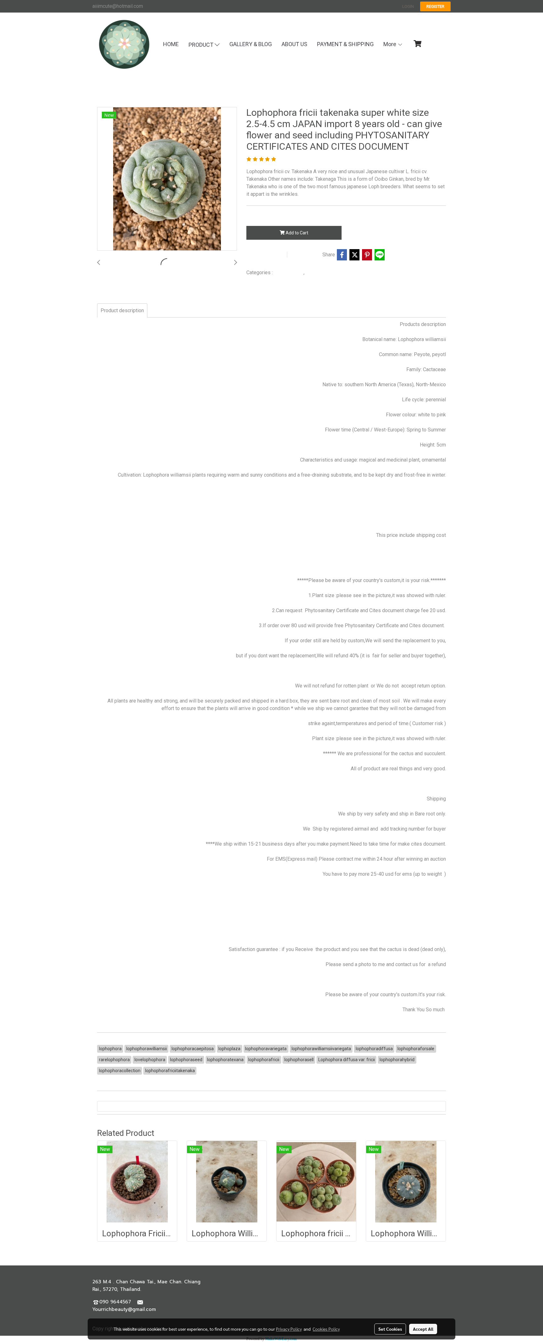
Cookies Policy (326, 1329)
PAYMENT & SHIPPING (345, 44)
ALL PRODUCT (289, 272)
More (390, 44)
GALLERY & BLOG (250, 44)
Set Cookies (390, 1329)
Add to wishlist (266, 254)
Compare (306, 254)
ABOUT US (294, 44)
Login (408, 6)
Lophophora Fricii (324, 272)
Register (435, 6)
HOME (171, 44)
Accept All (423, 1329)
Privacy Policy (289, 1329)
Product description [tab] (122, 310)
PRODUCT (202, 44)
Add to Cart (296, 232)
